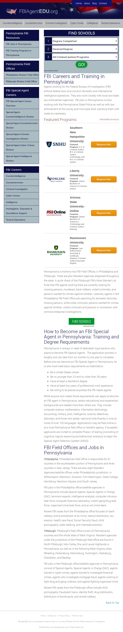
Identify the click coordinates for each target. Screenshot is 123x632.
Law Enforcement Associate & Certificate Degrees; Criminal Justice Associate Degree (78, 256)
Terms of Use (77, 615)
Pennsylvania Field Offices (18, 66)
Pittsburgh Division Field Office (21, 81)
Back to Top (112, 602)
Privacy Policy (64, 615)
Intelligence (92, 23)
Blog (94, 3)
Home (79, 3)
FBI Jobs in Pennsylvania (18, 44)
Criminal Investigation (56, 23)
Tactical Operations (110, 23)
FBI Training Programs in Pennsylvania (18, 52)
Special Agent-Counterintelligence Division (20, 114)
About (87, 3)
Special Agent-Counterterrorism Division (22, 125)
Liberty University (77, 173)
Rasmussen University (78, 240)
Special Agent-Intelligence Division (19, 158)
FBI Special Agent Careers (17, 93)
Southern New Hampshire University (77, 134)
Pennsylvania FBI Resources (17, 35)
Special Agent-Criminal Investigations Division (17, 136)
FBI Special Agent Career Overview (19, 103)
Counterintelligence (12, 23)
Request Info (104, 144)
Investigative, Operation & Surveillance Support (19, 210)
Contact (103, 3)
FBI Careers (13, 169)
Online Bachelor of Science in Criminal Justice (78, 185)
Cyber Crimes (76, 23)
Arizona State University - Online (78, 204)
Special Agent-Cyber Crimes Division (20, 147)
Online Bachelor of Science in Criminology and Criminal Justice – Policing (77, 223)
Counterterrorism (33, 23)
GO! (81, 64)
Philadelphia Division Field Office (22, 75)
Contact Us (52, 615)
